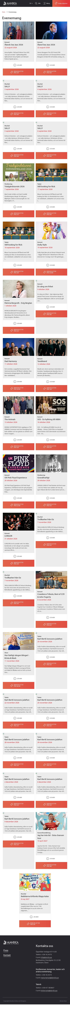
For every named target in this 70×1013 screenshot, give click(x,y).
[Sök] (36, 3)
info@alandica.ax (46, 957)
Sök (39, 3)
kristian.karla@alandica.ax (49, 990)
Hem (3, 12)
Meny (48, 3)
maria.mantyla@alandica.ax (50, 978)
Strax (65, 1001)
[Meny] (44, 3)
